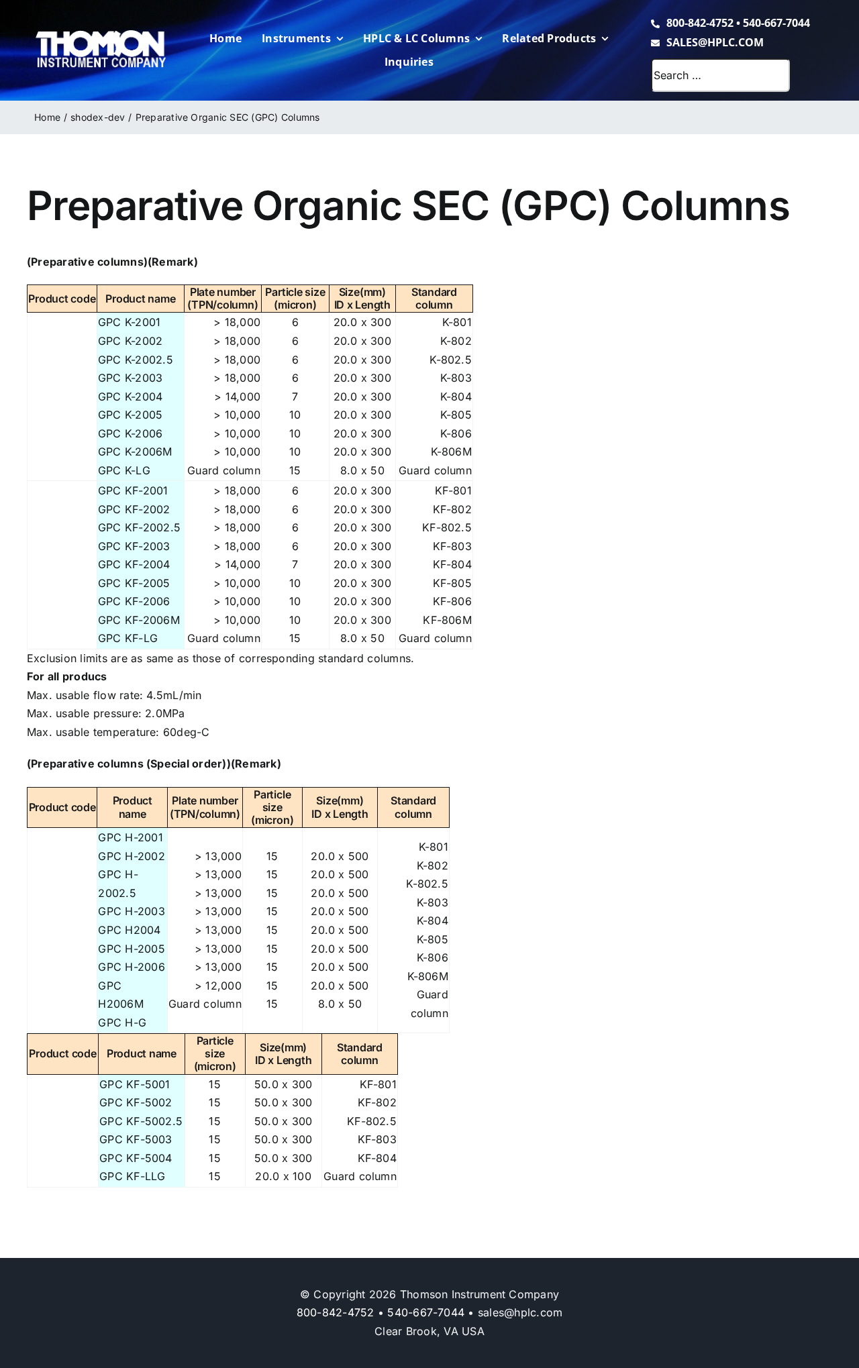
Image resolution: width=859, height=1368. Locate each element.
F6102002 (48, 880)
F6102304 (48, 402)
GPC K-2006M (135, 451)
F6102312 (46, 346)
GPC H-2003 (131, 911)
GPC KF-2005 (134, 583)
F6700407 (49, 475)
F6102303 (47, 383)
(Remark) (173, 261)
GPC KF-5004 (135, 1158)
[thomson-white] (100, 35)
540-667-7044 (776, 22)
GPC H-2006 (131, 967)
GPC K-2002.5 (135, 359)
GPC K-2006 (130, 433)
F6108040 (48, 1163)
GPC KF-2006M (139, 620)
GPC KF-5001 (134, 1084)
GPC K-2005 (130, 414)
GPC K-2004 (130, 396)
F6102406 (48, 607)
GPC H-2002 (131, 856)
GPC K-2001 (129, 322)
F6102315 (46, 365)
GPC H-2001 (130, 837)
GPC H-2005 (131, 948)
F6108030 (48, 1145)
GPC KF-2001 (133, 490)
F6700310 (48, 1009)
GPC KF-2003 (134, 546)
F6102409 (48, 625)
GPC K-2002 (130, 341)
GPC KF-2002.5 (139, 527)
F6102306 (47, 438)
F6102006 (48, 972)
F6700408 (49, 1182)
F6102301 (47, 328)
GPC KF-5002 (135, 1102)
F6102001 (47, 862)
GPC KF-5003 (135, 1139)
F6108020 (48, 1108)
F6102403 (48, 551)
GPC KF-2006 (134, 601)
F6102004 (48, 936)
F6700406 (49, 644)
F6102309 (47, 457)
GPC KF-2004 (134, 564)
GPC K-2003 (130, 377)
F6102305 (47, 420)
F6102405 (48, 588)
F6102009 (48, 991)
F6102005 (48, 954)
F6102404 (48, 570)
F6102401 (47, 496)
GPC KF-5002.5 (141, 1121)
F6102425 (47, 533)
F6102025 (47, 899)
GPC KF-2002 (134, 509)
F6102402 (48, 514)
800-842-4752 (700, 22)
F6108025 (47, 1126)
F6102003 (48, 917)
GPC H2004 (129, 930)
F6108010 (47, 1089)
